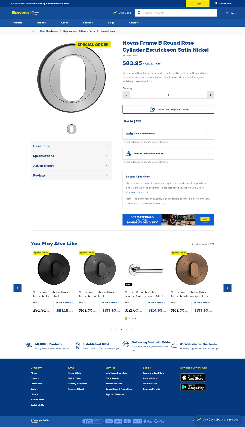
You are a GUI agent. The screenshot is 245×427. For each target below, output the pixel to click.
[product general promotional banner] (168, 219)
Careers (35, 378)
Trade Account (113, 378)
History (34, 394)
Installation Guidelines (116, 373)
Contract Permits (151, 389)
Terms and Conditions (153, 373)
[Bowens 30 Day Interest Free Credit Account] (93, 421)
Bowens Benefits (114, 383)
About (64, 22)
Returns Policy (150, 378)
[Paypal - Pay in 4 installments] (137, 421)
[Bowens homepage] (25, 13)
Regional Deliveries (115, 394)
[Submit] (139, 12)
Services (88, 22)
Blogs (111, 22)
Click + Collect (74, 378)
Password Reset (76, 389)
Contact (133, 22)
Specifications (43, 156)
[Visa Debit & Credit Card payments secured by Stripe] (118, 421)
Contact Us (132, 192)
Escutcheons (107, 31)
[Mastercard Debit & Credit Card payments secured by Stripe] (127, 421)
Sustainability (37, 405)
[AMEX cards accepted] (109, 421)
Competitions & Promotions (119, 389)
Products (17, 22)
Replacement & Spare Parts (79, 31)
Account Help (74, 373)
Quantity (127, 88)
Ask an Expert (43, 166)
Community (36, 383)
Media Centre (37, 399)
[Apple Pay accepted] (148, 421)
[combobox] (176, 13)
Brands (41, 22)
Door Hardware (49, 31)
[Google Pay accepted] (159, 421)
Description (41, 146)
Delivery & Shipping (77, 383)
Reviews (39, 175)
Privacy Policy (150, 383)
